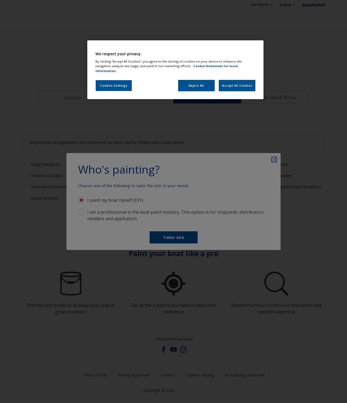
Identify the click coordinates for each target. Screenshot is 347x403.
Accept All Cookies (237, 85)
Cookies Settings (113, 85)
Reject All (196, 85)
